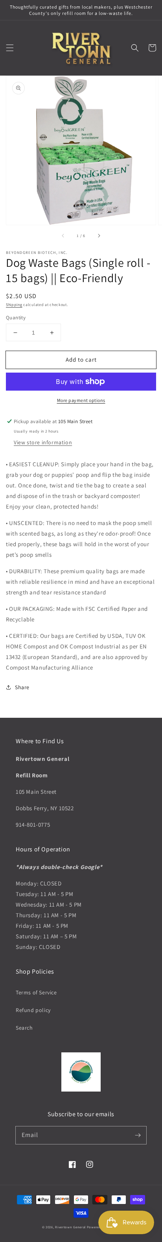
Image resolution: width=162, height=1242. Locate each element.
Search (24, 1027)
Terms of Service (36, 992)
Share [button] (22, 687)
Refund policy (33, 1010)
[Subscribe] (137, 1135)
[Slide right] (98, 235)
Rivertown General (70, 1227)
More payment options (81, 400)
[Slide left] (63, 235)
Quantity (16, 317)
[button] (9, 47)
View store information (43, 442)
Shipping (14, 304)
